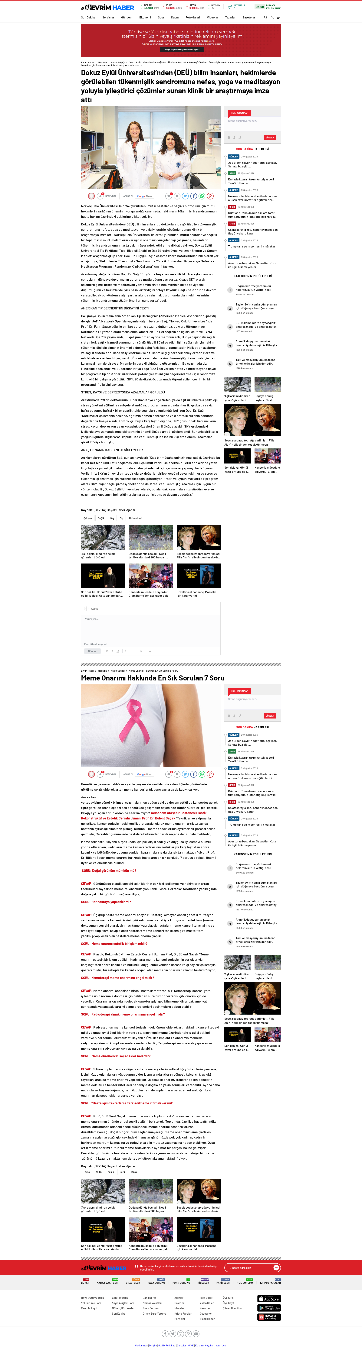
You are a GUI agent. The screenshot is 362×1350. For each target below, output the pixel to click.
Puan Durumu (181, 1281)
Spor (161, 17)
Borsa (85, 1281)
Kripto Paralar (270, 1281)
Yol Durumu (245, 1281)
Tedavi (134, 1171)
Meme (110, 1171)
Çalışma (88, 518)
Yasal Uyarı (221, 1345)
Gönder (92, 651)
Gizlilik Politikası (167, 1345)
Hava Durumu (156, 1281)
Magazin (102, 62)
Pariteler (223, 1281)
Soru (122, 1171)
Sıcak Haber (207, 1318)
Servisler (108, 17)
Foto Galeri (193, 17)
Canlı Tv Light (89, 1308)
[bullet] (132, 651)
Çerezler (181, 1345)
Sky (112, 518)
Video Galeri (207, 1303)
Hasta (87, 1171)
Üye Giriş (228, 1297)
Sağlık (101, 518)
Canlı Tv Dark (120, 1297)
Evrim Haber (87, 62)
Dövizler (179, 1303)
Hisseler (203, 1281)
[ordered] (126, 651)
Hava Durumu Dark (92, 1297)
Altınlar (178, 1297)
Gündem (126, 17)
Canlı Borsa (149, 1297)
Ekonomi (145, 17)
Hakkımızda (141, 1345)
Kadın (175, 17)
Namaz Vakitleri (107, 1281)
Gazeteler (248, 17)
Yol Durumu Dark (91, 1303)
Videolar (212, 17)
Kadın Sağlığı (118, 62)
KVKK (191, 1345)
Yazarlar (230, 17)
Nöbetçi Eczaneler (123, 1308)
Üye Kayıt (228, 1303)
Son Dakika (88, 17)
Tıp (121, 518)
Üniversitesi (135, 518)
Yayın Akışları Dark (123, 1303)
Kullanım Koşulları (204, 1345)
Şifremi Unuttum (233, 1308)
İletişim (153, 1345)
